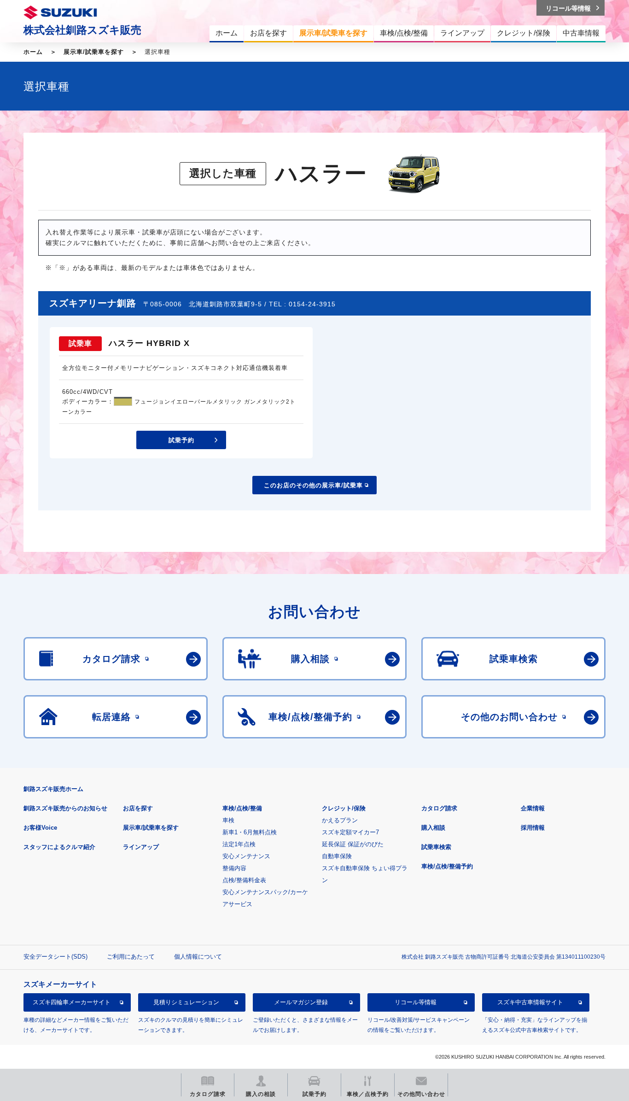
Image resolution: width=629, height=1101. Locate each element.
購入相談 (433, 827)
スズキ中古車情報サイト (530, 1002)
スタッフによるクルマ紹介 (59, 846)
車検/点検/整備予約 (447, 866)
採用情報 (533, 827)
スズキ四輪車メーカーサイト (72, 1002)
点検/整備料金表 (244, 880)
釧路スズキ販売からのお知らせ (65, 808)
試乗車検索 (436, 846)
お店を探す (138, 808)
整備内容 (234, 868)
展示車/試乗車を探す (94, 51)
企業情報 (533, 808)
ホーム (33, 51)
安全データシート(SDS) (55, 956)
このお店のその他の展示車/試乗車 (313, 485)
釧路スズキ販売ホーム (53, 788)
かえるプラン (340, 820)
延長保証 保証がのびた (353, 844)
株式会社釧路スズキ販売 (82, 30)
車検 (228, 820)
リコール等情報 (416, 1002)
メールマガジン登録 (301, 1002)
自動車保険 (337, 856)
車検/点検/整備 (242, 808)
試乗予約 (181, 440)
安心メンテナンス (246, 856)
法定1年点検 (239, 844)
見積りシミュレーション (186, 1002)
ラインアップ (141, 846)
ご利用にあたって (131, 956)
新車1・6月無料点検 (249, 832)
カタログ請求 (439, 808)
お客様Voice (40, 827)
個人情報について (198, 956)
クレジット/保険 (344, 808)
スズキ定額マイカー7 (350, 832)
